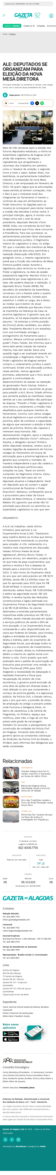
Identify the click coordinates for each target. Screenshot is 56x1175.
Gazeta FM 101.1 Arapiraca (15, 982)
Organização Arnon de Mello (16, 994)
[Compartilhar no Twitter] (37, 103)
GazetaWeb (8, 985)
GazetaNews (8, 991)
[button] (51, 16)
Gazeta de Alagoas (11, 970)
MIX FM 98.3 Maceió (12, 973)
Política (12, 34)
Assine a (12, 26)
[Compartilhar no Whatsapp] (42, 103)
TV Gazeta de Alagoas (12, 976)
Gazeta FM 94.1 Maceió (13, 979)
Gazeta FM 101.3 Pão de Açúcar (17, 988)
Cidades (41, 26)
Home (5, 34)
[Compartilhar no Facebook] (32, 103)
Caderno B (29, 26)
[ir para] (34, 1032)
